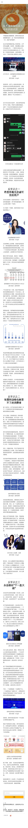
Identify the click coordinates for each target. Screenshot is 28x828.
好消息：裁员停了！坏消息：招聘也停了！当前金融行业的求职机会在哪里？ (13, 810)
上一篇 (4, 803)
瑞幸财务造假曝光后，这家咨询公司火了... (13, 805)
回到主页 (6, 815)
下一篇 (4, 808)
